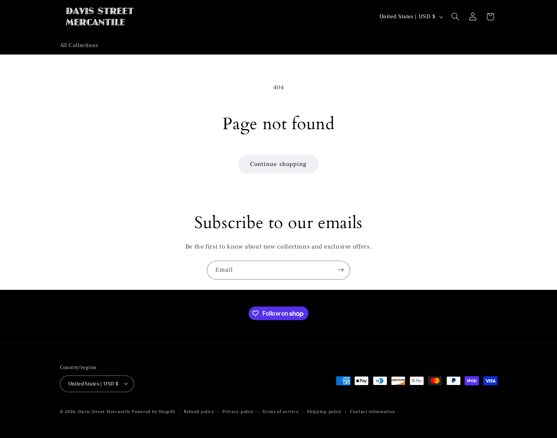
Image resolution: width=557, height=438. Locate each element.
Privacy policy (238, 411)
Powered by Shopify (153, 411)
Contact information (372, 411)
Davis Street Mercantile (104, 411)
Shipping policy (324, 411)
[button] (455, 16)
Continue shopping (278, 164)
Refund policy (199, 411)
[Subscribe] (341, 270)
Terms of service (280, 411)
